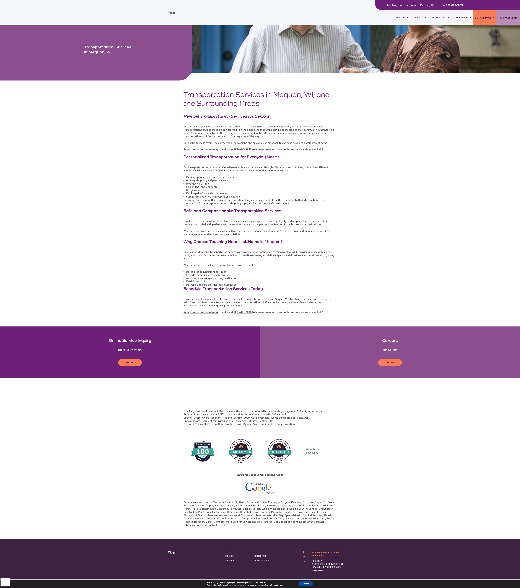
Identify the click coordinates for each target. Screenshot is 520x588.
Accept (306, 583)
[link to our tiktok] (304, 562)
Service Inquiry (484, 17)
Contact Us (260, 556)
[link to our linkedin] (304, 557)
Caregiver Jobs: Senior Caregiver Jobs (260, 474)
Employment (462, 17)
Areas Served (439, 17)
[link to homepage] (186, 14)
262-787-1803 (454, 5)
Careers (390, 362)
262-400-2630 (243, 149)
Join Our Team (508, 17)
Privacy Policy (261, 560)
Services (419, 17)
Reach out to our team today (200, 149)
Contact (130, 362)
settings (278, 585)
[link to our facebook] (303, 552)
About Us (401, 17)
